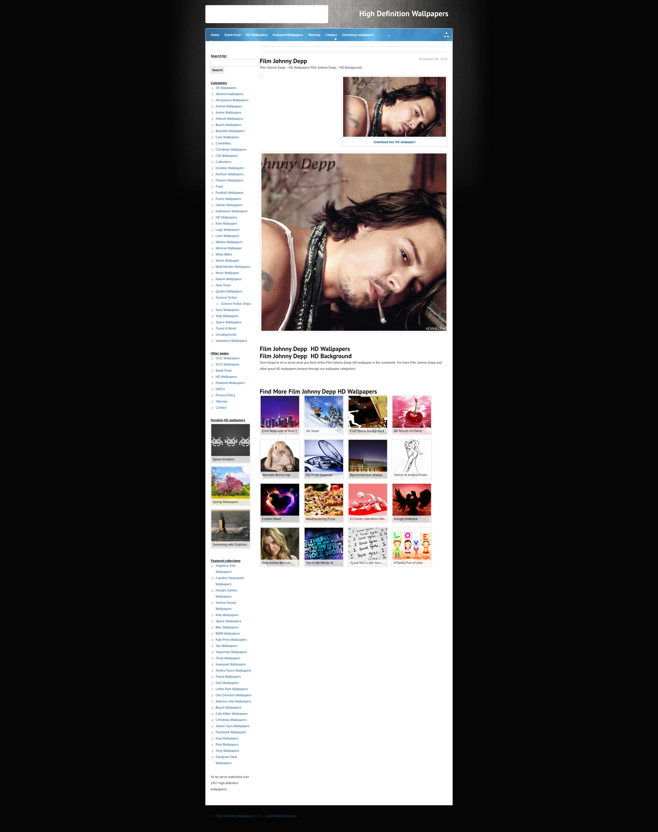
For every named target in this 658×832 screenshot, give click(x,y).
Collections (223, 162)
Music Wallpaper (227, 273)
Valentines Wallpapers (231, 341)
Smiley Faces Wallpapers (233, 670)
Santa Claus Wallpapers (233, 726)
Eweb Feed (233, 35)
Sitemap (314, 35)
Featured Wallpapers (288, 35)
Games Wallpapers (229, 205)
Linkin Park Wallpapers (232, 689)
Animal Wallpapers (229, 106)
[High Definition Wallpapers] (404, 13)
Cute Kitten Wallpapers (232, 714)
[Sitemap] (447, 35)
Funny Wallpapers (228, 199)
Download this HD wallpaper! (395, 142)
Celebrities (223, 143)
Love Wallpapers (227, 236)
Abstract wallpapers (229, 94)
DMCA (220, 389)
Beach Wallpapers (228, 125)
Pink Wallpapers (227, 744)
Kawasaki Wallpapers (231, 664)
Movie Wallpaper (227, 260)
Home (215, 35)
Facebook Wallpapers (231, 732)
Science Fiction (226, 297)
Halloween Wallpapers (232, 211)
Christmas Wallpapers (231, 149)
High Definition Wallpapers (235, 816)
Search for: (219, 56)
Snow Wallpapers (228, 658)
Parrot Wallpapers (228, 677)
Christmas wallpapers (358, 35)
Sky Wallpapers (226, 646)
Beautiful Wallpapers (230, 131)
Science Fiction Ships (236, 304)
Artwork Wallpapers (229, 119)
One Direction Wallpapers (234, 695)
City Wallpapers (227, 156)
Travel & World (226, 328)
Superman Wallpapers (231, 652)
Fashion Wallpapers (230, 174)
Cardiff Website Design (281, 816)
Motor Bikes (224, 254)
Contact (331, 35)
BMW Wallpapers (228, 633)
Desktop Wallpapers (230, 168)
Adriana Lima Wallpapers (233, 701)
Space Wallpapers (228, 322)
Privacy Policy (225, 395)
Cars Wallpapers (227, 137)
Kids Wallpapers (227, 615)
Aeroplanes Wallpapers (232, 100)
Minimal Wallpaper (229, 248)
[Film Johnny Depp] (283, 60)
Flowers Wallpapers (229, 180)
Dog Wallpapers (227, 738)
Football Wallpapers (230, 193)
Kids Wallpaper (226, 223)
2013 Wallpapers (228, 364)
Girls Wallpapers (227, 683)
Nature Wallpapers (229, 279)
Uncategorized (226, 334)
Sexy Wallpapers (227, 310)
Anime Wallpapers (228, 112)
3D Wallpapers (226, 88)
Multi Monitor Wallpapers (233, 267)
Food (219, 186)
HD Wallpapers (257, 35)
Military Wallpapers (229, 242)
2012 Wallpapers (228, 358)
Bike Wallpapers (227, 627)
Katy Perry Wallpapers (231, 640)
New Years (223, 285)
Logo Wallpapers (228, 230)
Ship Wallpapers (227, 316)
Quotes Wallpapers (229, 291)
